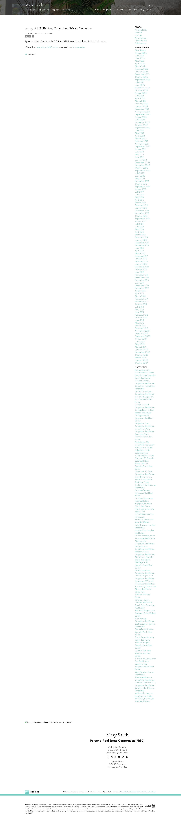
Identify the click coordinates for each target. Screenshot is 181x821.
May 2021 (139, 155)
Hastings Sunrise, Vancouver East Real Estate (144, 493)
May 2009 (140, 344)
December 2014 (142, 278)
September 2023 (142, 114)
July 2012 (139, 307)
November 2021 (142, 144)
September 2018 (142, 219)
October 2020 (141, 168)
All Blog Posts (141, 30)
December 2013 (142, 286)
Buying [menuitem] (120, 10)
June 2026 (140, 58)
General (138, 33)
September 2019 (142, 187)
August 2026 (141, 53)
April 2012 (139, 312)
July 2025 (139, 82)
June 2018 (139, 227)
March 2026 (140, 66)
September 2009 (142, 336)
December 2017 (142, 243)
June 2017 (139, 248)
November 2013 (142, 288)
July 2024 (139, 96)
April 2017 (139, 251)
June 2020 (140, 176)
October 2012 (141, 304)
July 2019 (139, 192)
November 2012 (142, 302)
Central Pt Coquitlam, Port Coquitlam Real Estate (144, 399)
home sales (78, 47)
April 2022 (140, 136)
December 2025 (142, 74)
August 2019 (140, 189)
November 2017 (142, 245)
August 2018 (140, 221)
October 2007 (141, 363)
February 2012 (141, 315)
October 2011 (141, 318)
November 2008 (142, 352)
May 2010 (139, 323)
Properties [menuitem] (107, 10)
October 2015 (141, 270)
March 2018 (140, 235)
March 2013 (140, 296)
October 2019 (141, 184)
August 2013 (140, 291)
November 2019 (142, 181)
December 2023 (142, 109)
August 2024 (141, 93)
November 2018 (142, 213)
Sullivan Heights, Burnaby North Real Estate (143, 645)
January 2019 (141, 208)
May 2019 (139, 197)
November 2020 (142, 165)
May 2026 (139, 61)
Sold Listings (140, 43)
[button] (108, 757)
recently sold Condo (47, 47)
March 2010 (140, 326)
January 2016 (141, 264)
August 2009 (141, 339)
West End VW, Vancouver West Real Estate (144, 666)
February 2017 (141, 256)
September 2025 (142, 80)
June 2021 (139, 152)
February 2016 (141, 262)
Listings (138, 35)
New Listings (140, 38)
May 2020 (140, 179)
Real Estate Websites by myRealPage (143, 792)
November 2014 (142, 280)
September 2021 (142, 147)
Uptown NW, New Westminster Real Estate (143, 653)
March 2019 (140, 203)
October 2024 (141, 90)
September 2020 (142, 171)
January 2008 (141, 360)
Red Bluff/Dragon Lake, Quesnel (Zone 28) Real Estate (145, 613)
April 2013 (139, 294)
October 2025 (141, 77)
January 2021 (141, 160)
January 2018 (141, 240)
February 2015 (141, 275)
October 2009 (141, 334)
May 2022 (139, 133)
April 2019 (139, 200)
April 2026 (140, 64)
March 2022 (140, 139)
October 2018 (141, 216)
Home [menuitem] (98, 10)
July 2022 (139, 131)
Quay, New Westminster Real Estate (142, 594)
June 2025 (140, 85)
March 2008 (140, 358)
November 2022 (142, 123)
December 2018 (142, 211)
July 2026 (139, 56)
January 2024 (141, 106)
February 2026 (141, 69)
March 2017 (140, 253)
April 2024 (140, 99)
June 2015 (139, 272)
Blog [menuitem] (142, 10)
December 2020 (142, 163)
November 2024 (142, 88)
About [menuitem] (149, 10)
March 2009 (140, 347)
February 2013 (141, 299)
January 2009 (141, 350)
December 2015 (142, 267)
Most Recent (140, 50)
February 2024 (141, 104)
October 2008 (141, 355)
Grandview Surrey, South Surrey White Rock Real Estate (143, 479)
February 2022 (141, 141)
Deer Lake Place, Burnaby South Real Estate (143, 437)
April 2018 (139, 232)
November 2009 (142, 331)
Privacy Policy (124, 792)
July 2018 (139, 224)
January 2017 (141, 259)
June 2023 (140, 120)
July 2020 (139, 173)
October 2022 (141, 125)
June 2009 (140, 342)
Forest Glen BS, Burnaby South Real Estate (143, 466)
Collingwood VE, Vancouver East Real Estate (144, 418)
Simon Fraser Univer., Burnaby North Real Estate (144, 632)
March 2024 (140, 101)
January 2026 (141, 72)
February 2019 (141, 205)
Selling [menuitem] (132, 10)
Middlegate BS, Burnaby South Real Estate (143, 565)
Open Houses (141, 41)
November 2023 (142, 112)
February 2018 (141, 237)
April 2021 (139, 157)
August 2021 (140, 149)
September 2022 (142, 128)
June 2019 (139, 195)
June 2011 (139, 320)
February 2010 (141, 328)
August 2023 (141, 117)
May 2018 (139, 229)
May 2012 (139, 310)
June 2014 (139, 283)
